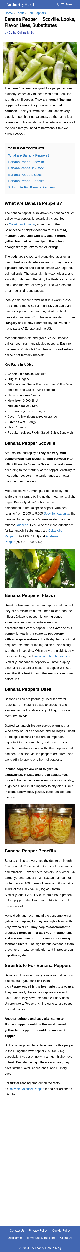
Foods (20, 13)
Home (9, 13)
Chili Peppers (36, 13)
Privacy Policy (38, 1230)
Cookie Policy (61, 1230)
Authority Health (22, 4)
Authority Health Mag (46, 1248)
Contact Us (17, 1230)
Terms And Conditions (40, 1237)
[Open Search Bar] (57, 4)
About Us (66, 1237)
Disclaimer (15, 1237)
